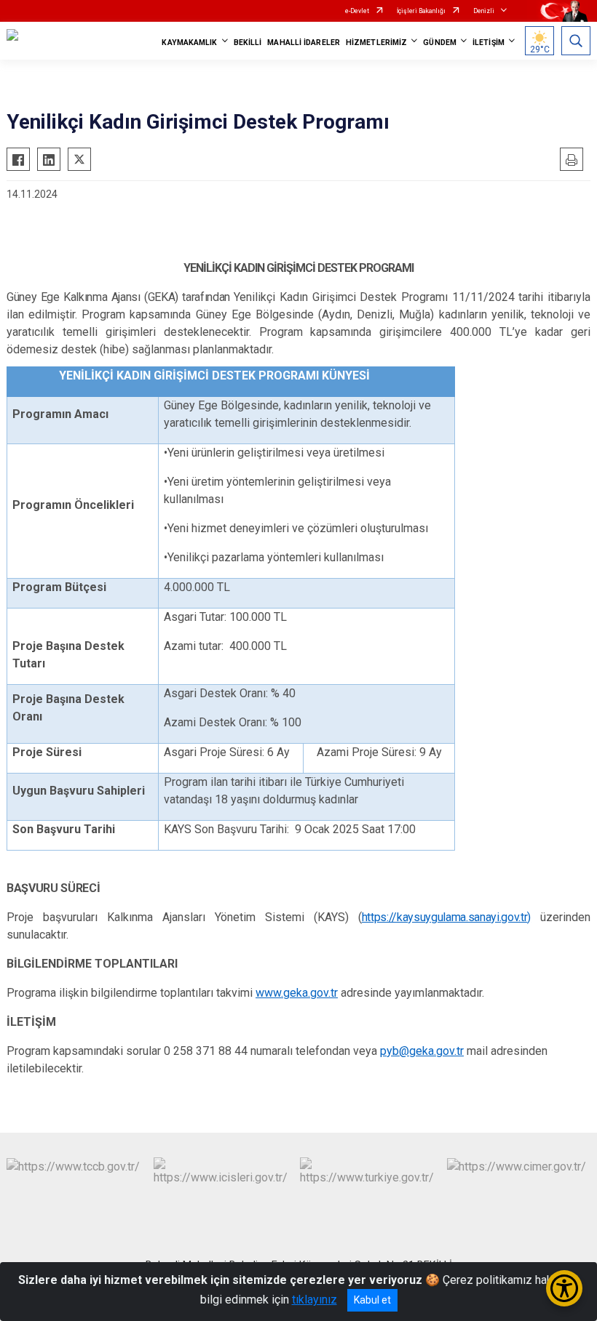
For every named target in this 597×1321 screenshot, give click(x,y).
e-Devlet (357, 11)
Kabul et (372, 1300)
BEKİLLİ (248, 42)
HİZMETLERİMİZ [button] (376, 42)
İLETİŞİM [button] (489, 42)
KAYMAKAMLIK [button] (189, 42)
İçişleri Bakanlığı (421, 11)
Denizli (483, 11)
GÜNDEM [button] (439, 42)
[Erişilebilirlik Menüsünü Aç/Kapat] (564, 1288)
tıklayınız (314, 1299)
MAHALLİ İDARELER (303, 42)
